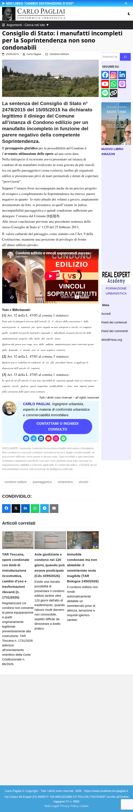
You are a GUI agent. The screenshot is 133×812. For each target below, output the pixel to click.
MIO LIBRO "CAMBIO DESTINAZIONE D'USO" (40, 3)
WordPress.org (111, 339)
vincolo (83, 482)
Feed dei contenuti (114, 322)
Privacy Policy (69, 806)
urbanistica (65, 482)
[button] (126, 3)
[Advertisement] (116, 214)
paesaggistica (42, 482)
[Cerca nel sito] (125, 57)
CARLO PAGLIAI (36, 404)
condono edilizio (16, 482)
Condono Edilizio (59, 54)
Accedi (106, 313)
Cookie (83, 806)
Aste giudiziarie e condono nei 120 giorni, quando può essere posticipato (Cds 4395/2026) (49, 565)
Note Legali (52, 806)
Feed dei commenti (114, 331)
